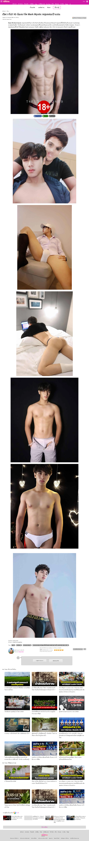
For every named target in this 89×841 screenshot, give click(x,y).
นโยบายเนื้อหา (34, 838)
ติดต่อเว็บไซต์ (56, 838)
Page (66, 4)
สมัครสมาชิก (56, 660)
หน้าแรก (14, 4)
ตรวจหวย (20, 4)
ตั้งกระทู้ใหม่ (44, 827)
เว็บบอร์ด (26, 4)
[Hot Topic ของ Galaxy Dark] (11, 653)
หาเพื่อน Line (42, 4)
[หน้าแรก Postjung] (6, 1)
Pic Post (48, 4)
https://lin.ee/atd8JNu (17, 642)
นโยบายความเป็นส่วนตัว (25, 838)
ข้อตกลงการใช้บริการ (14, 838)
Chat (36, 4)
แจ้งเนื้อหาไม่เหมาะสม (74, 838)
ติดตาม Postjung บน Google (80, 17)
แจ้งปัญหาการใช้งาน (65, 838)
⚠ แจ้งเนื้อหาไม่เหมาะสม (77, 649)
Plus (8, 11)
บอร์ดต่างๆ (41, 7)
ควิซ (53, 4)
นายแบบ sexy (26, 645)
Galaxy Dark (9, 19)
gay (13, 645)
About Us (51, 838)
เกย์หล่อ (18, 645)
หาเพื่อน (32, 4)
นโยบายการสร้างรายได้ (42, 838)
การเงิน (62, 4)
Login (39, 660)
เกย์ (17, 812)
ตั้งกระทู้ (57, 7)
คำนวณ (57, 4)
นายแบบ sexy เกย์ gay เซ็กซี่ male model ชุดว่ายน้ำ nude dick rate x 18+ (50, 645)
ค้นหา (49, 7)
